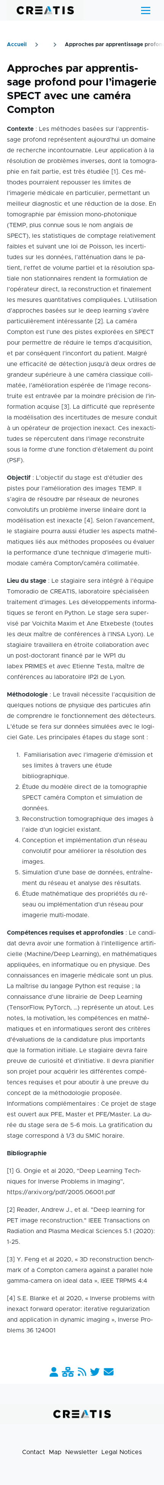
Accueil (17, 44)
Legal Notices (121, 1452)
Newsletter (81, 1452)
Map (55, 1452)
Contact (33, 1452)
